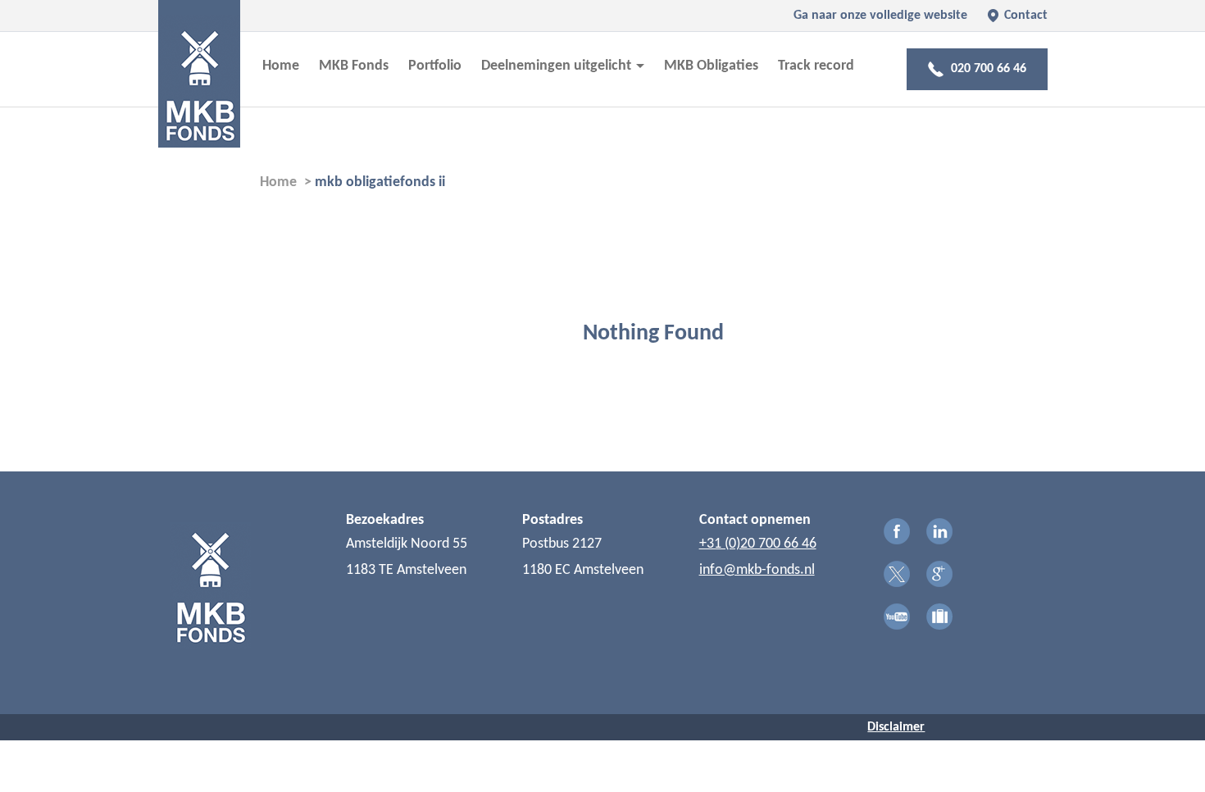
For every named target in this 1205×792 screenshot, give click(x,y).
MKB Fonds (354, 66)
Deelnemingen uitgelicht (557, 66)
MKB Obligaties (711, 66)
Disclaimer (896, 727)
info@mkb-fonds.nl (757, 570)
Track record (816, 66)
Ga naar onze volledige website (880, 15)
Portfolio (435, 66)
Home (280, 66)
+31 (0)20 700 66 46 (757, 544)
